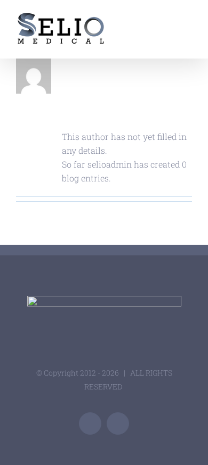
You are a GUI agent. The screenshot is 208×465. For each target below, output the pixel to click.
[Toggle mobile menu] (187, 18)
